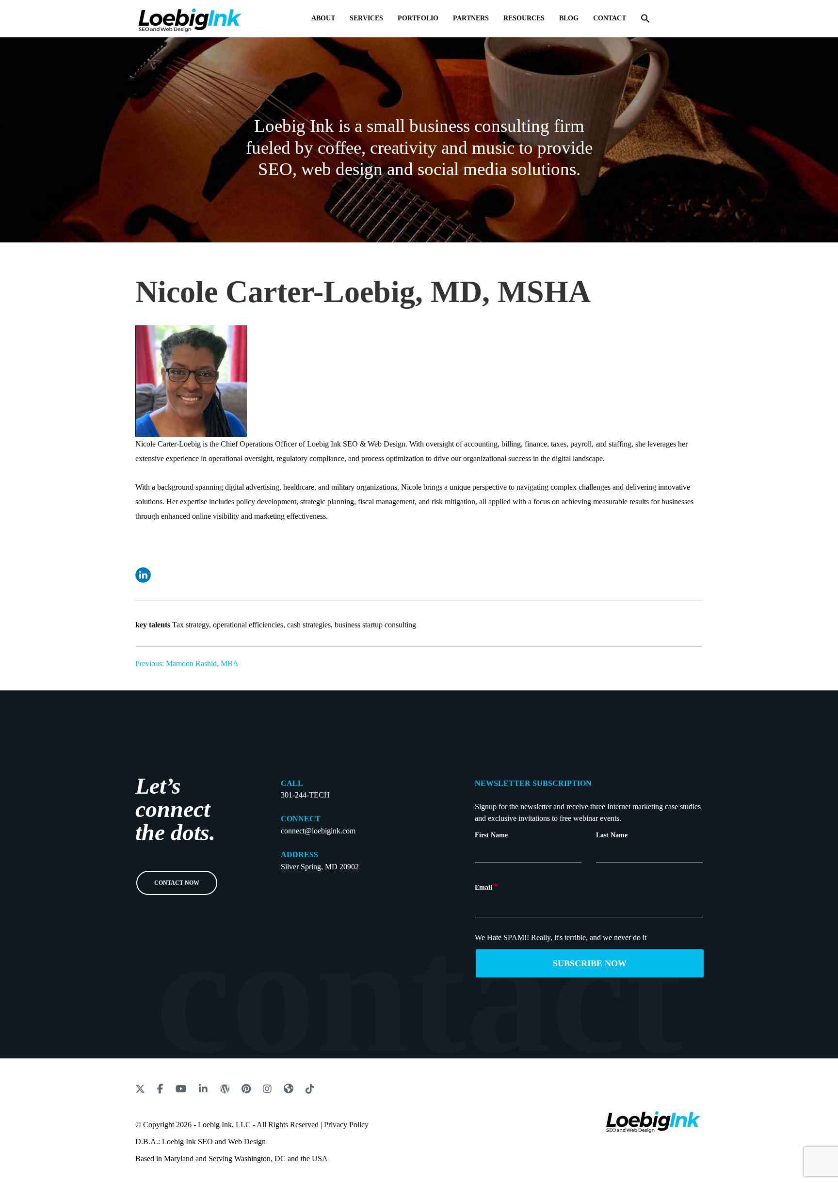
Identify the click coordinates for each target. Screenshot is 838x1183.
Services (366, 18)
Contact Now (176, 882)
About (323, 18)
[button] (645, 18)
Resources (524, 18)
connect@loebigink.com (318, 831)
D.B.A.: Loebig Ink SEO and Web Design (200, 1141)
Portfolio (418, 18)
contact (609, 18)
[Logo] (189, 18)
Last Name (612, 835)
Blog (569, 18)
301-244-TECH (305, 795)
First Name (491, 835)
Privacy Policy (346, 1124)
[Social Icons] (140, 1087)
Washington (252, 1158)
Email (486, 886)
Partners (471, 18)
